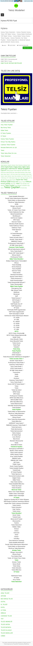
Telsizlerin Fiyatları (16, 446)
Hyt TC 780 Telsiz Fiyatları (23, 178)
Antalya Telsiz (16, 550)
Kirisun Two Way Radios (8, 142)
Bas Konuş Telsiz (6, 127)
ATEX (2, 167)
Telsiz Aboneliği (23, 183)
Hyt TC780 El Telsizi (25, 176)
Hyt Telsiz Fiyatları (12, 179)
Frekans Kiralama (10, 170)
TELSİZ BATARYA (6, 627)
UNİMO (3, 636)
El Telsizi (3, 136)
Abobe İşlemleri (4, 165)
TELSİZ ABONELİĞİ (6, 621)
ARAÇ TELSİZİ (5, 593)
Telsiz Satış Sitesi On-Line (8, 153)
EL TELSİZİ (4, 604)
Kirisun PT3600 (22, 181)
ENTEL (3, 607)
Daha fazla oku (27, 47)
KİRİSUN (28, 181)
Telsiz (2, 150)
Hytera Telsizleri (7, 176)
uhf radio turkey (23, 187)
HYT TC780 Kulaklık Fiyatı (11, 178)
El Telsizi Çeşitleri (22, 168)
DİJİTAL (3, 601)
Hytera (4, 28)
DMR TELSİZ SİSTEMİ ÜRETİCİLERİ (11, 63)
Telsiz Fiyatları (10, 185)
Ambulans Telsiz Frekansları (17, 165)
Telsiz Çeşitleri (12, 187)
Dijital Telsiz (4, 130)
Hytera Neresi (24, 170)
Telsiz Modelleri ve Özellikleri (21, 185)
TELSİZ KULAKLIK (6, 630)
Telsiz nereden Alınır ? (16, 358)
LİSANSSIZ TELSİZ (6, 616)
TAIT (2, 619)
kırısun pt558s (5, 183)
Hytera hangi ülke (17, 170)
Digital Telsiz (17, 167)
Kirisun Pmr (14, 181)
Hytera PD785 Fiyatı (10, 172)
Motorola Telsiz (16, 489)
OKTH (16, 331)
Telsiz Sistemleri (6, 156)
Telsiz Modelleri (16, 10)
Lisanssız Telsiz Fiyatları (8, 144)
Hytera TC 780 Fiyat (10, 174)
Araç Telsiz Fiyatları (7, 124)
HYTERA (3, 610)
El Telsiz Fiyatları (6, 133)
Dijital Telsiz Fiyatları (16, 286)
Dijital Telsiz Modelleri (16, 259)
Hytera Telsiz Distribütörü (20, 174)
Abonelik (9, 165)
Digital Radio (9, 167)
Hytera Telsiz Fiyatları (7, 139)
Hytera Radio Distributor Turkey (21, 172)
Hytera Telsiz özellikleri (16, 176)
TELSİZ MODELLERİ (23, 45)
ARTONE (3, 596)
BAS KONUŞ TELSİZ (7, 599)
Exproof (3, 170)
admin (4, 45)
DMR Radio (4, 168)
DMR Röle (12, 168)
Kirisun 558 (5, 181)
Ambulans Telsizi (26, 165)
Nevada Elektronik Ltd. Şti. (9, 147)
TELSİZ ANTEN (5, 624)
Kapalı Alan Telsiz (21, 179)
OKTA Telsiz (13, 183)
